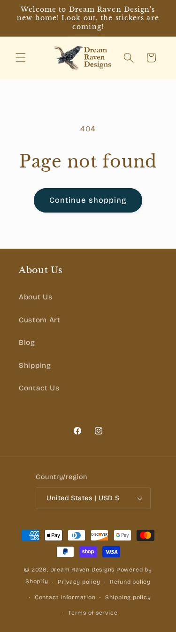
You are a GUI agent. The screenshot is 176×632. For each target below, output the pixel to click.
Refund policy (130, 582)
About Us (35, 297)
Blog (27, 342)
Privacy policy (79, 582)
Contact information (65, 597)
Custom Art (40, 320)
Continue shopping (88, 200)
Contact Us (39, 388)
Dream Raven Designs (82, 569)
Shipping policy (128, 597)
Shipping (35, 365)
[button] (20, 57)
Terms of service (92, 612)
